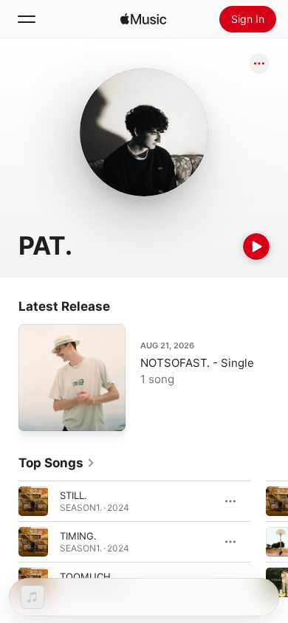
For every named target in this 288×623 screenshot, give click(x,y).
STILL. (73, 495)
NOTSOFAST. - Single (197, 363)
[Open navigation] (26, 19)
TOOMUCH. (87, 576)
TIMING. (78, 536)
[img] (143, 19)
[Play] (256, 246)
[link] (56, 463)
